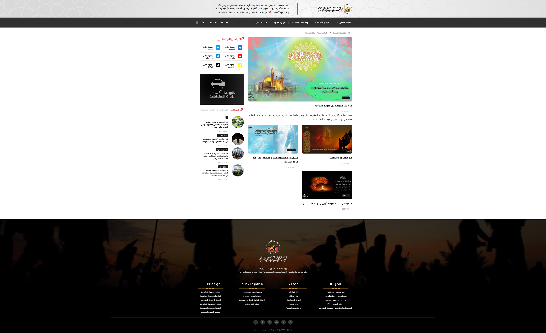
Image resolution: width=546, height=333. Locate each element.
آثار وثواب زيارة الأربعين (340, 158)
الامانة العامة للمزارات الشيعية (252, 300)
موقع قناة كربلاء (252, 304)
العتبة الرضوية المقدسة (210, 300)
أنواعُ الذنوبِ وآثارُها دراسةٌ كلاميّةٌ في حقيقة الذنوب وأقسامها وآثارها (214, 140)
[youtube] (216, 22)
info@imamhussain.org (335, 292)
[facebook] (227, 22)
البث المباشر (261, 22)
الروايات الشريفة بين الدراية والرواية (333, 105)
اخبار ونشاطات (323, 22)
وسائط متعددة (301, 22)
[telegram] (269, 322)
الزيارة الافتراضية (294, 300)
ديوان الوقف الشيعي (252, 296)
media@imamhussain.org (335, 300)
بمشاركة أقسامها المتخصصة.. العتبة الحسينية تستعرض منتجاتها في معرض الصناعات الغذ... (215, 173)
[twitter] (221, 22)
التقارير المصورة (222, 149)
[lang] (197, 22)
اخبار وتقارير (223, 166)
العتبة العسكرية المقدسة (211, 304)
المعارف (345, 98)
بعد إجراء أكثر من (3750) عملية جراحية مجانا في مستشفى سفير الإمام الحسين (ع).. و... (215, 156)
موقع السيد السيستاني (252, 292)
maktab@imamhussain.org (335, 296)
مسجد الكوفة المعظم (210, 312)
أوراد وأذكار (293, 304)
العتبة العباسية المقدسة (210, 308)
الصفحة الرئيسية (340, 33)
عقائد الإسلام (223, 135)
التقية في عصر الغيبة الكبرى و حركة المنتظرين (327, 203)
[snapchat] (262, 322)
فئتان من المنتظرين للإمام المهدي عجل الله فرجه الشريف (275, 160)
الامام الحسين (344, 22)
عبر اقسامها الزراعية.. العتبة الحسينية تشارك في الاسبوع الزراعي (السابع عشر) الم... (214, 124)
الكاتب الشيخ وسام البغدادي (315, 33)
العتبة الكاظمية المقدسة (210, 296)
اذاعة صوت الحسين (294, 308)
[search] (203, 22)
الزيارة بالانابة (279, 22)
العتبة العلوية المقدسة (211, 292)
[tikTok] (255, 322)
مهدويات (291, 150)
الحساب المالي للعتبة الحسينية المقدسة (335, 308)
